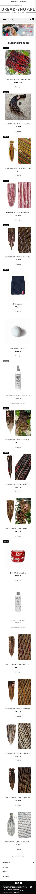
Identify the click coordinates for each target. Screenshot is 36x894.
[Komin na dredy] (18, 285)
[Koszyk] (31, 20)
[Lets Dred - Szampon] (18, 601)
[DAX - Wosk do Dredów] (18, 556)
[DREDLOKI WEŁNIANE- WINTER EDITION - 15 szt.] (18, 825)
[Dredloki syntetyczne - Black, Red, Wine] (18, 62)
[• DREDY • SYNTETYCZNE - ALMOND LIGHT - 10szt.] (18, 511)
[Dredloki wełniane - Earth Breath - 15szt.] (18, 151)
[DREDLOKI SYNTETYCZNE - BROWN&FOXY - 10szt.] (18, 692)
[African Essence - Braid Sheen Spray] (18, 377)
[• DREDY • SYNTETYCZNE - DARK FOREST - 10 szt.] (18, 780)
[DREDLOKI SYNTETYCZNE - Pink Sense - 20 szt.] (18, 195)
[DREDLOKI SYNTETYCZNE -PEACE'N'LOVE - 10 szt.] (18, 736)
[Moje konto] (22, 20)
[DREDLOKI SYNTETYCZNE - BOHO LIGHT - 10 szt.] (18, 423)
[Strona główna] (18, 9)
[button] (4, 20)
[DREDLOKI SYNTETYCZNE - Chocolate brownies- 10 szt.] (18, 107)
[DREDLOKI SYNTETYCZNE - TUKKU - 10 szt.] (18, 467)
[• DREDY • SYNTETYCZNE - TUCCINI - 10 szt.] (18, 647)
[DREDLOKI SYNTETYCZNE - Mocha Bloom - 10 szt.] (18, 240)
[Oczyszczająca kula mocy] (18, 331)
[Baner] (18, 29)
